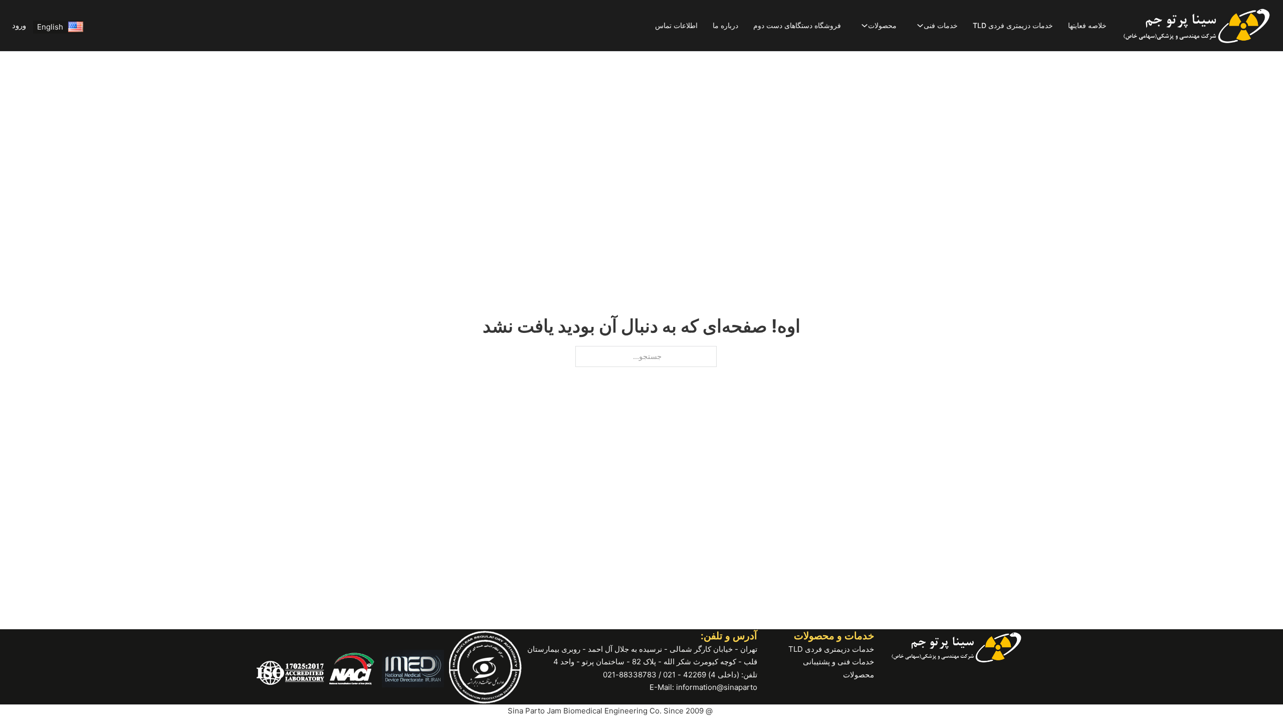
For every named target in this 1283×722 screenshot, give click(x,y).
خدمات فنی (941, 25)
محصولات (882, 25)
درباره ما (725, 25)
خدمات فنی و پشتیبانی (838, 661)
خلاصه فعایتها (1087, 25)
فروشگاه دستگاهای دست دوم (797, 25)
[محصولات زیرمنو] (864, 25)
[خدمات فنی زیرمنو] (920, 25)
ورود (19, 25)
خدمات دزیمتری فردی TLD (1013, 25)
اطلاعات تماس (676, 25)
